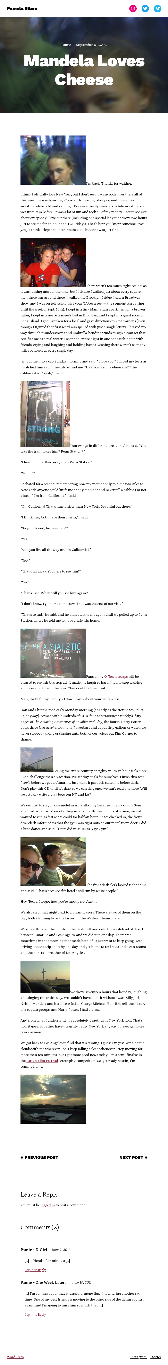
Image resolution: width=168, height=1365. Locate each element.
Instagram (138, 1357)
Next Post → (133, 1157)
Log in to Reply (35, 1270)
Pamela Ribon (22, 8)
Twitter (155, 1357)
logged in (48, 1205)
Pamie (66, 45)
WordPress (15, 1357)
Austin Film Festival (42, 1061)
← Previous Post (39, 1157)
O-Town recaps (116, 677)
